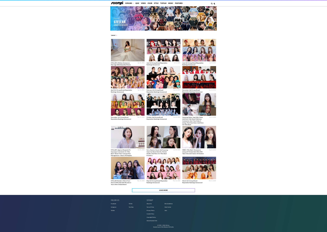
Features (179, 3)
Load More (163, 190)
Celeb (150, 3)
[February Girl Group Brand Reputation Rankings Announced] (163, 77)
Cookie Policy (150, 214)
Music (170, 3)
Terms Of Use (150, 207)
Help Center (168, 207)
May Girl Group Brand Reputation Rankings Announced (157, 181)
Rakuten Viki (167, 227)
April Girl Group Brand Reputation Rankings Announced (121, 91)
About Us (149, 203)
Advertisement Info (152, 220)
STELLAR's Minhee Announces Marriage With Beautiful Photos (121, 64)
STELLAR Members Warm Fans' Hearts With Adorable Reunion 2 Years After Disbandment (121, 182)
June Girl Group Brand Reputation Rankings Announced (192, 64)
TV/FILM (163, 3)
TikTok (130, 203)
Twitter (113, 210)
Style (156, 3)
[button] (114, 35)
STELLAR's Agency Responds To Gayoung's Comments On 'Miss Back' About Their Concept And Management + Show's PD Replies (121, 152)
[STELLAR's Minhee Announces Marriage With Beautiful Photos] (128, 50)
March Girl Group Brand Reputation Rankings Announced (192, 181)
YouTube (131, 207)
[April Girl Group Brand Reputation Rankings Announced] (128, 77)
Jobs (166, 210)
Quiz (137, 3)
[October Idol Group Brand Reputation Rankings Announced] (163, 104)
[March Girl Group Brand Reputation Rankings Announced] (199, 168)
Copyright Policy (151, 217)
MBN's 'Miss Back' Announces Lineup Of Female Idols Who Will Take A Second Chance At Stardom (193, 151)
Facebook (113, 203)
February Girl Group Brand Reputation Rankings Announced (157, 91)
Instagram (113, 207)
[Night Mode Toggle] (214, 3)
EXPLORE (128, 3)
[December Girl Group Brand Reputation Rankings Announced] (128, 104)
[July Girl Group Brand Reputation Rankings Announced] (163, 50)
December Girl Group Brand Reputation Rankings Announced (121, 118)
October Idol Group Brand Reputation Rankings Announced (157, 118)
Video (143, 3)
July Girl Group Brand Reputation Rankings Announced (157, 64)
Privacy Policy (150, 210)
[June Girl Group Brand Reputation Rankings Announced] (199, 50)
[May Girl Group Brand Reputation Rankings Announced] (163, 168)
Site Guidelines (169, 203)
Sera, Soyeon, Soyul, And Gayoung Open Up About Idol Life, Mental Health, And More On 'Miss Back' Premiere (157, 152)
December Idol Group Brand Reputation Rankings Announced (192, 91)
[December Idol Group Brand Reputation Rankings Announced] (199, 77)
